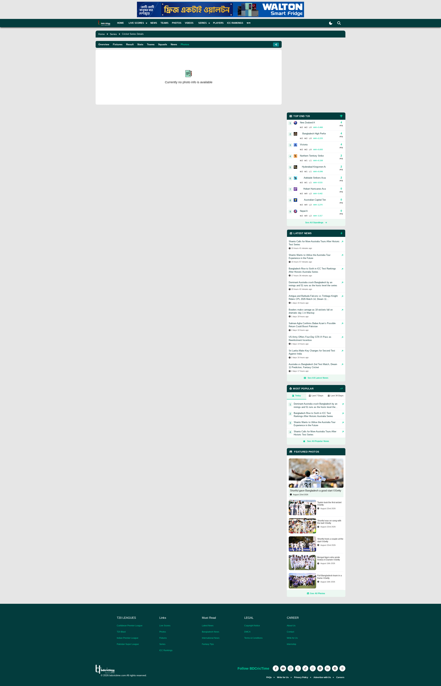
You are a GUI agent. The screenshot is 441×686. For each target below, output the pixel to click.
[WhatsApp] (313, 668)
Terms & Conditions (253, 638)
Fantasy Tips (208, 644)
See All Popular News (318, 441)
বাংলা (248, 23)
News (153, 23)
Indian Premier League (127, 638)
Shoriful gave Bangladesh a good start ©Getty (315, 490)
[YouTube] (283, 668)
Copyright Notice (252, 625)
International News (210, 638)
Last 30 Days (337, 395)
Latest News (207, 625)
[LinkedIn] (328, 668)
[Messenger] (320, 668)
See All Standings (314, 222)
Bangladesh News (210, 632)
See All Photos (317, 593)
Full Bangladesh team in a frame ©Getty (329, 576)
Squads (162, 44)
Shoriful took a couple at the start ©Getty (330, 540)
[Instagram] (291, 668)
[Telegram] (335, 668)
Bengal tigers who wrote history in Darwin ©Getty (328, 558)
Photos (176, 23)
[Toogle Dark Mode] (330, 23)
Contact (290, 632)
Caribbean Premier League (129, 625)
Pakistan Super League (128, 644)
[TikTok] (305, 668)
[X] (298, 668)
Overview (103, 44)
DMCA (247, 632)
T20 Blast (121, 632)
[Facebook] (276, 668)
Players (218, 23)
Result (130, 44)
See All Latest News (318, 378)
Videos (189, 23)
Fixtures (117, 44)
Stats (140, 44)
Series (113, 34)
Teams (164, 23)
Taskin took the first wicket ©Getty (329, 503)
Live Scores (164, 625)
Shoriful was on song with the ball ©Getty (329, 521)
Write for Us (292, 638)
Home (120, 23)
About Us (291, 625)
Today (298, 395)
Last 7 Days (317, 395)
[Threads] (342, 668)
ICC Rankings (235, 23)
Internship (291, 644)
